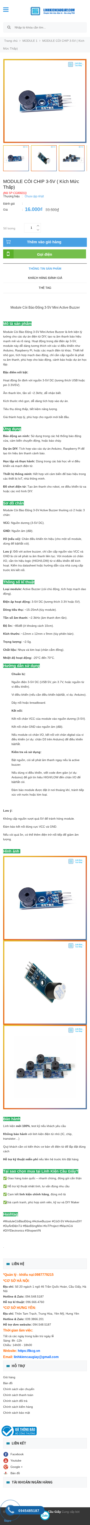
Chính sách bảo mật (16, 1412)
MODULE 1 (29, 40)
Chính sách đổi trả (15, 1401)
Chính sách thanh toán (18, 1395)
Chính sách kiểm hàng (18, 1406)
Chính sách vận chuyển (18, 1389)
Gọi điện (44, 254)
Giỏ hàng (9, 1377)
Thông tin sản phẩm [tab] (45, 268)
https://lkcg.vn (29, 1351)
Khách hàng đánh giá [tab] (45, 278)
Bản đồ (8, 1383)
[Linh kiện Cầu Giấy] (50, 10)
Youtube (15, 1460)
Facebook (17, 1454)
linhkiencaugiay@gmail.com (36, 1357)
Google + (16, 1467)
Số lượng (9, 227)
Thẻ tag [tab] (45, 287)
